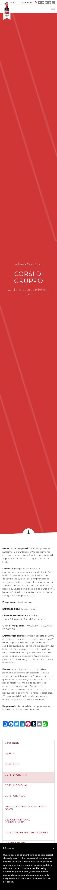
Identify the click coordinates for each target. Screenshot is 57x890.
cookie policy (39, 868)
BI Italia (14, 2)
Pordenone (26, 2)
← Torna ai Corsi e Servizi (28, 264)
